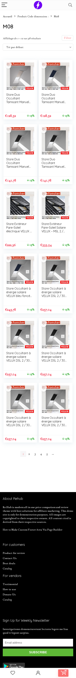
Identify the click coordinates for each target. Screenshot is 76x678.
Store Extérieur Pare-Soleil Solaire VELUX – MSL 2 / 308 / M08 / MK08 (54, 229)
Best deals (9, 563)
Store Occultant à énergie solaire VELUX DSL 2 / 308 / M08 (54, 294)
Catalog (7, 568)
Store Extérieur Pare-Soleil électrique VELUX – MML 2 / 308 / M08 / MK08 (19, 231)
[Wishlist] (13, 673)
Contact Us (10, 558)
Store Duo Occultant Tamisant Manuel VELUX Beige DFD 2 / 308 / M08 (18, 102)
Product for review (14, 553)
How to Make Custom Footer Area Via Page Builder (32, 529)
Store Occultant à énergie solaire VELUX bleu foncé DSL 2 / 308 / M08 (18, 294)
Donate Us (9, 594)
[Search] (70, 5)
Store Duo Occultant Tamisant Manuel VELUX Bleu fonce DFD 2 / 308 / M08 (54, 102)
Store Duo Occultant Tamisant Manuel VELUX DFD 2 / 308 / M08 (17, 166)
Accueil (7, 16)
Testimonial (10, 584)
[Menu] (4, 5)
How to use (9, 589)
